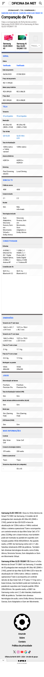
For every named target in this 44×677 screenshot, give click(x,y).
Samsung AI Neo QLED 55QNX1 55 (22, 46)
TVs (21, 10)
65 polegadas (8, 116)
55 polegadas (22, 116)
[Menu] (3, 3)
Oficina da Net (13, 10)
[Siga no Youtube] (22, 651)
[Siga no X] (14, 651)
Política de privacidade (22, 645)
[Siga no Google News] (25, 651)
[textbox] (35, 46)
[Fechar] (12, 34)
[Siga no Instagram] (18, 651)
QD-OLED (6, 136)
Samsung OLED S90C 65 (8, 46)
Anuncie (22, 634)
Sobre (22, 637)
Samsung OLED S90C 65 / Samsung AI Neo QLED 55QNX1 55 (21, 13)
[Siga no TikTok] (29, 651)
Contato (22, 641)
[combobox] (35, 45)
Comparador (29, 10)
